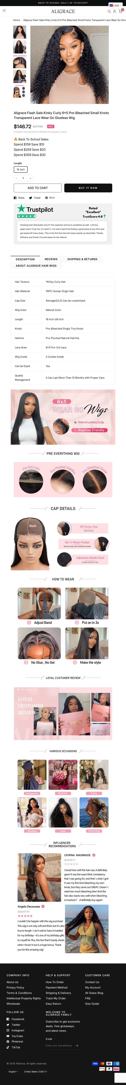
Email (49, 1039)
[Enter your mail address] (77, 1045)
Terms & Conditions (19, 993)
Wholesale (13, 1003)
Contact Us (92, 982)
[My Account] (114, 11)
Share (21, 197)
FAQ (87, 998)
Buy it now (88, 188)
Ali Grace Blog (94, 993)
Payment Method (56, 987)
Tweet (37, 197)
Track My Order (56, 998)
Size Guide (92, 1003)
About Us (12, 982)
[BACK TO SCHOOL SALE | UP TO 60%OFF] (63, 3)
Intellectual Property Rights (24, 998)
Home (16, 20)
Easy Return (53, 1003)
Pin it (52, 197)
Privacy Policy (15, 987)
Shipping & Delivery (58, 993)
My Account (92, 987)
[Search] (109, 11)
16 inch (21, 169)
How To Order (55, 982)
